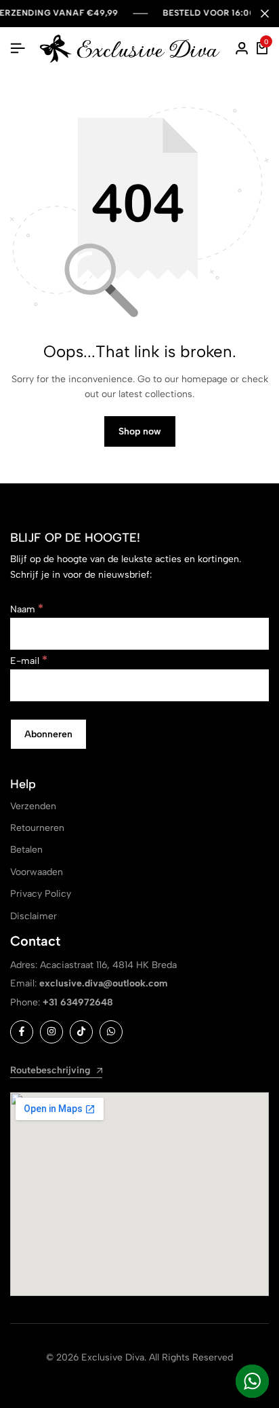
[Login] (242, 48)
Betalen (26, 849)
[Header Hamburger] (17, 48)
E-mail (28, 661)
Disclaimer (33, 916)
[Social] (21, 1031)
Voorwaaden (36, 872)
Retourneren (37, 828)
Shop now (140, 431)
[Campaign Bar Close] (265, 13)
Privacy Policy (40, 894)
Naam (26, 609)
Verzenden (33, 806)
